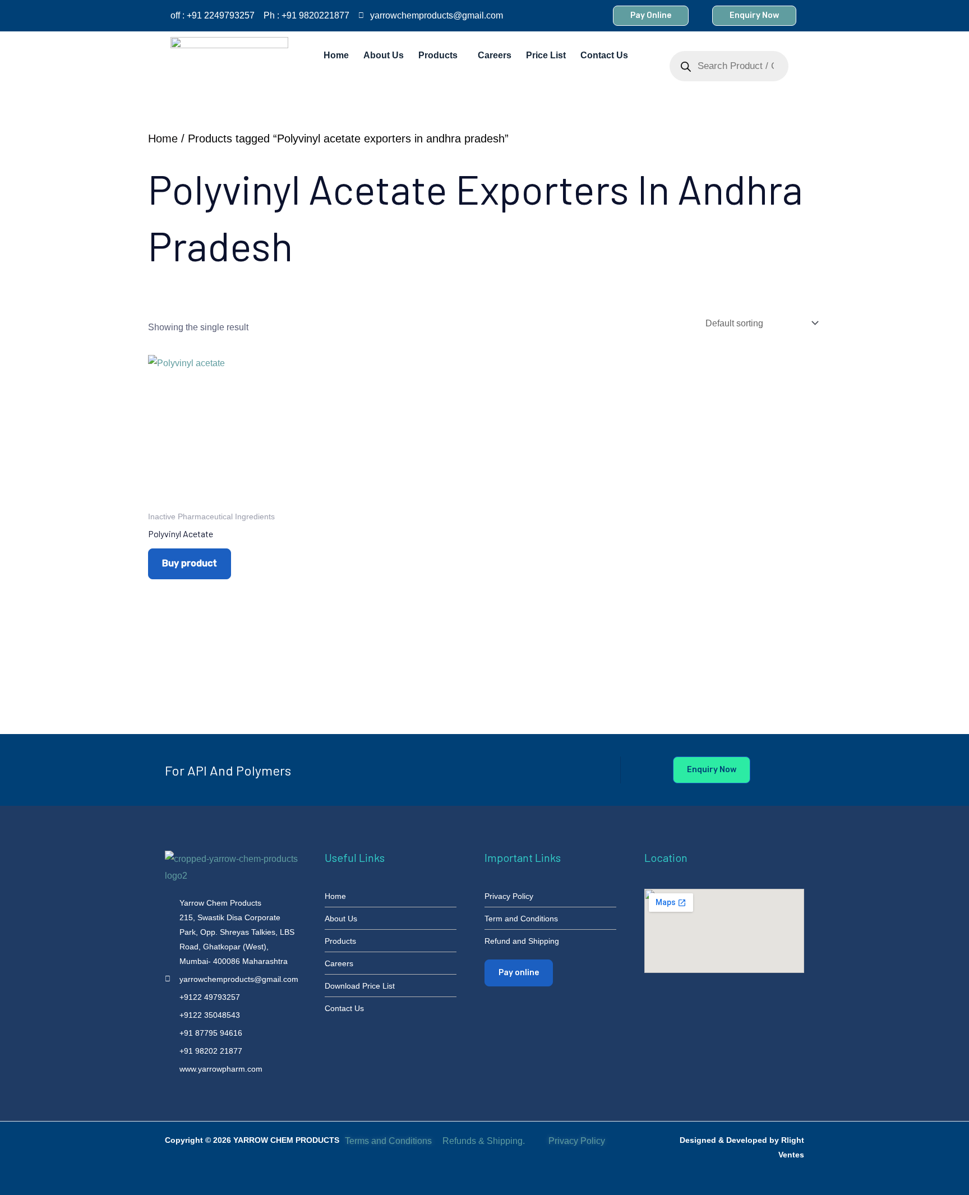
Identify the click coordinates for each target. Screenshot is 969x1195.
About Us (383, 55)
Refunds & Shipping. (483, 1141)
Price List (546, 55)
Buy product (189, 563)
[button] (440, 55)
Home (336, 55)
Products (438, 55)
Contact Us (604, 55)
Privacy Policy (577, 1141)
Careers (494, 55)
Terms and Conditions (388, 1141)
